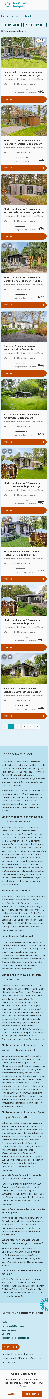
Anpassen (13, 1394)
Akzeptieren (30, 1394)
